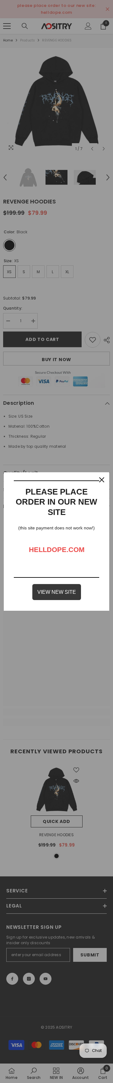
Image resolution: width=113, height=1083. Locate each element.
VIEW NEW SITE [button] (56, 592)
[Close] (101, 479)
